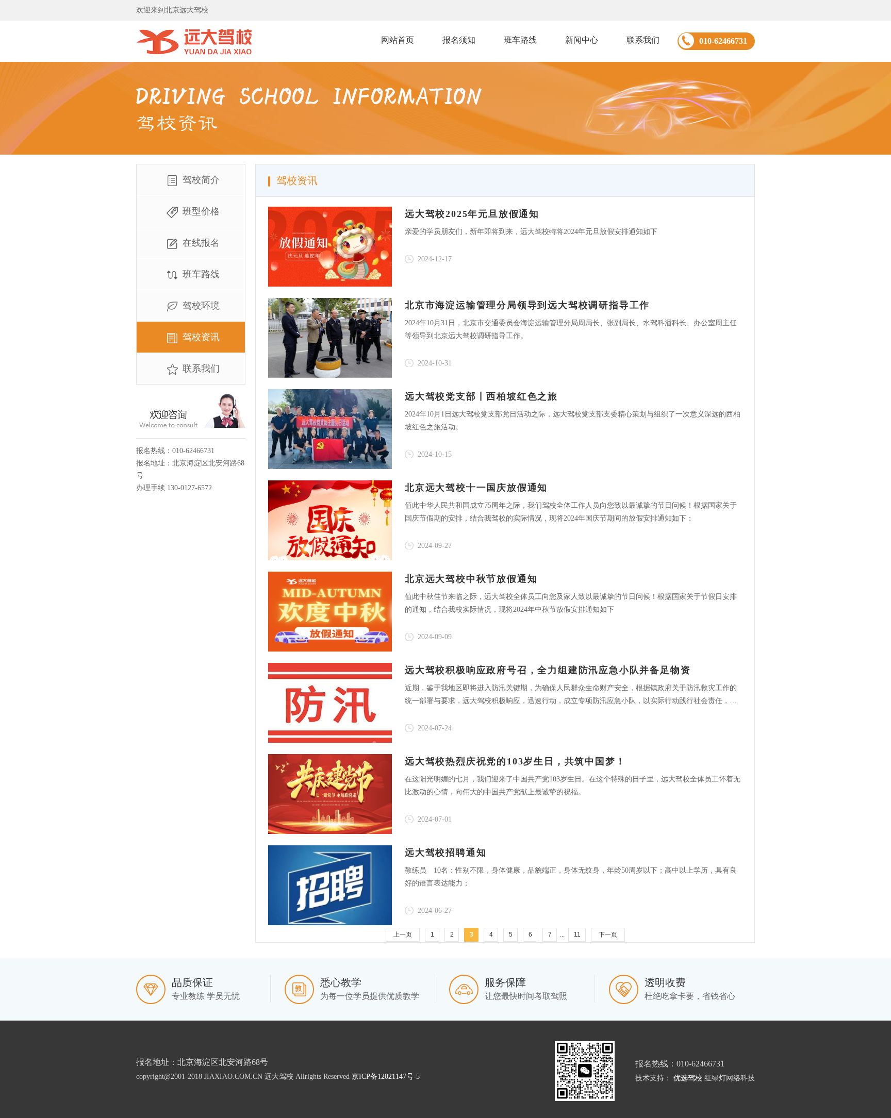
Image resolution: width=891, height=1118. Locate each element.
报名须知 (458, 40)
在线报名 (201, 243)
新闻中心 (581, 40)
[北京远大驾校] (194, 41)
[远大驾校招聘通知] (330, 885)
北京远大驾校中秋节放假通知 (471, 579)
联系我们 (642, 40)
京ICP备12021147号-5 (386, 1076)
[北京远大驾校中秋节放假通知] (330, 612)
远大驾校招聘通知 (445, 852)
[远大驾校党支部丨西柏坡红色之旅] (330, 429)
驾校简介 (201, 180)
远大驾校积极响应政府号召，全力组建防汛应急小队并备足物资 (547, 670)
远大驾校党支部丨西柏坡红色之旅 (481, 396)
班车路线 (520, 40)
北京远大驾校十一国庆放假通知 (476, 487)
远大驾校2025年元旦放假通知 (472, 214)
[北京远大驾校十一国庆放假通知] (330, 520)
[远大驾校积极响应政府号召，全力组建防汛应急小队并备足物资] (330, 703)
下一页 (608, 934)
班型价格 (201, 211)
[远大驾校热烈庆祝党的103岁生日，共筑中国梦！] (330, 794)
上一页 (402, 934)
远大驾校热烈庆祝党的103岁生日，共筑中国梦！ (515, 761)
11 (577, 934)
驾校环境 (201, 306)
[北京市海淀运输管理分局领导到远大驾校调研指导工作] (330, 338)
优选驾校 (687, 1078)
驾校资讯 (201, 337)
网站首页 (397, 40)
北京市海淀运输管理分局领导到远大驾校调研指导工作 (527, 305)
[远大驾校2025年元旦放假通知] (330, 247)
